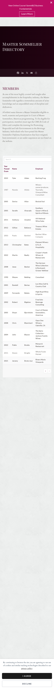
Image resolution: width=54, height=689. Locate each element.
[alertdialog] (27, 8)
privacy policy (26, 668)
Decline (27, 684)
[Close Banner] (51, 2)
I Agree (27, 676)
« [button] (45, 371)
